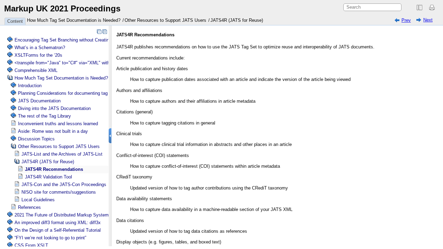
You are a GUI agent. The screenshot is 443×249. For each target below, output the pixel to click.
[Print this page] (433, 7)
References (29, 207)
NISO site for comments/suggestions (58, 192)
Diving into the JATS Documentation (54, 108)
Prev (406, 20)
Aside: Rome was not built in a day (53, 131)
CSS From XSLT (31, 245)
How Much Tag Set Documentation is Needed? (73, 20)
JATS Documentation (39, 100)
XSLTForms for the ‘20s (38, 55)
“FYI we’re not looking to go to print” (50, 237)
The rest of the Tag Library (44, 116)
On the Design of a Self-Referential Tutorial (58, 230)
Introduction (30, 85)
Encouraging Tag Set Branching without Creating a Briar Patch (77, 40)
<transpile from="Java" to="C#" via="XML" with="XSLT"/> (73, 62)
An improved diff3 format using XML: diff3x (58, 222)
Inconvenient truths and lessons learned (58, 123)
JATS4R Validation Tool (48, 176)
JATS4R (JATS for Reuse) (236, 20)
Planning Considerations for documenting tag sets (68, 93)
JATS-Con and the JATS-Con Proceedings (63, 184)
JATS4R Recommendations (54, 169)
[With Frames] (419, 7)
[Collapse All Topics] (99, 31)
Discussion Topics (36, 138)
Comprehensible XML (36, 70)
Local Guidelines (38, 199)
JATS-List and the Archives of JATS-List (61, 154)
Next (428, 19)
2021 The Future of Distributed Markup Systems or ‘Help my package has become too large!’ (108, 215)
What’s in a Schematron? (40, 47)
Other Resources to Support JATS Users (165, 20)
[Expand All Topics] (104, 31)
